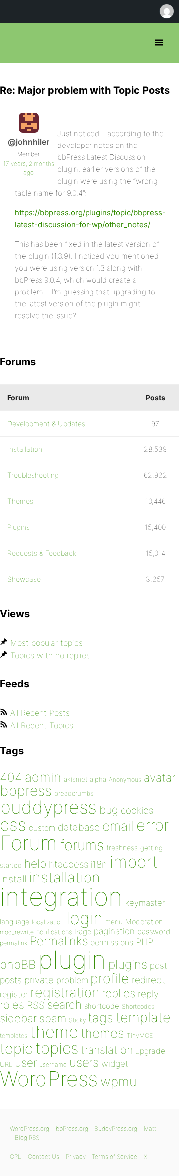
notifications (54, 932)
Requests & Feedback (41, 553)
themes (102, 1033)
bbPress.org (16, 43)
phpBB (18, 964)
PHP (144, 941)
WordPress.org (29, 1128)
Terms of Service (114, 1156)
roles (12, 1004)
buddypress (48, 807)
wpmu (118, 1081)
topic (16, 1048)
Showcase (24, 579)
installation (64, 877)
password (153, 931)
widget (114, 1063)
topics (56, 1048)
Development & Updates (46, 423)
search (64, 1005)
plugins (127, 964)
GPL (15, 1156)
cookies (137, 810)
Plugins (18, 527)
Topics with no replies (50, 655)
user (26, 1062)
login (84, 918)
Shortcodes (138, 1006)
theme (54, 1032)
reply (148, 994)
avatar (159, 778)
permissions (111, 942)
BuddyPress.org (115, 1128)
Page (82, 931)
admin (43, 777)
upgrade (150, 1051)
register (14, 994)
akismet (76, 779)
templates (13, 1035)
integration (61, 897)
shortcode (101, 1006)
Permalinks (59, 941)
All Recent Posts (40, 713)
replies (118, 993)
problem (72, 980)
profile (109, 978)
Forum (28, 843)
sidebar (18, 1018)
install (13, 879)
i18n (98, 864)
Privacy (76, 1156)
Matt (150, 1128)
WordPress (49, 1078)
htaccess (68, 864)
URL (6, 1064)
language (14, 921)
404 (11, 777)
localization (48, 922)
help (35, 864)
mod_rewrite (17, 932)
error (152, 825)
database (79, 827)
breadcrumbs (74, 793)
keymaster (145, 903)
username (53, 1064)
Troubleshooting (33, 475)
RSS (36, 1005)
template (143, 1017)
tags (100, 1017)
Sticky (77, 1020)
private (39, 980)
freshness (122, 847)
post (158, 965)
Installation (24, 449)
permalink (13, 943)
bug (108, 809)
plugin (72, 960)
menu (114, 922)
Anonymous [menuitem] (166, 11)
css (13, 824)
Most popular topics (46, 643)
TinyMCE (140, 1035)
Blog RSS (27, 1137)
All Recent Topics (41, 725)
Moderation (144, 921)
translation (107, 1049)
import (134, 862)
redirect (148, 980)
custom (42, 828)
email (118, 826)
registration (64, 992)
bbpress (26, 790)
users (84, 1062)
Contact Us (43, 1156)
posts (11, 980)
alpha (98, 779)
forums (82, 845)
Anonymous (125, 779)
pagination (114, 931)
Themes (20, 501)
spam (52, 1018)
